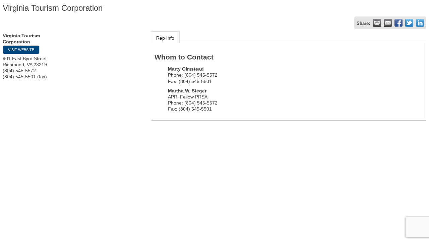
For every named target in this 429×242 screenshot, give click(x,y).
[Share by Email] (388, 23)
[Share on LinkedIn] (420, 23)
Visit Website (21, 50)
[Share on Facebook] (398, 23)
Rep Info (165, 38)
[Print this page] (377, 23)
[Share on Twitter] (409, 23)
